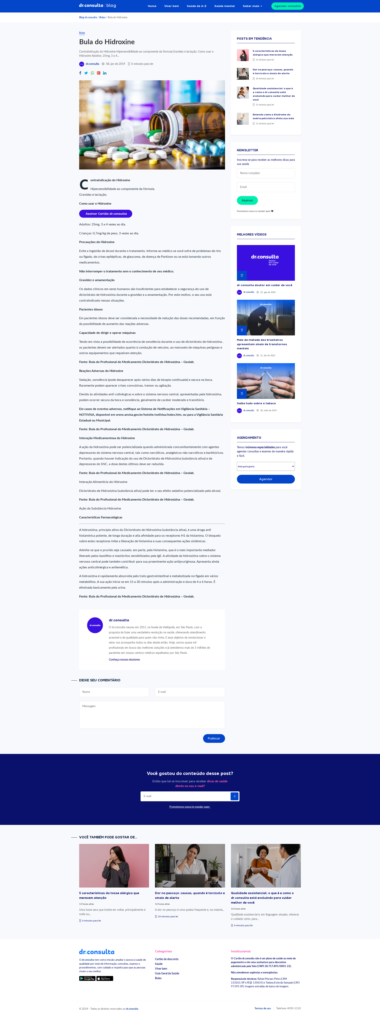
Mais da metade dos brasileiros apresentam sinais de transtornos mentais (262, 344)
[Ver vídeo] (266, 263)
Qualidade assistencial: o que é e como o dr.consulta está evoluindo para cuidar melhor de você (262, 897)
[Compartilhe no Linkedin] (104, 73)
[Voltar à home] (96, 951)
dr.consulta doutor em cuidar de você (264, 285)
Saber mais (251, 6)
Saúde (158, 963)
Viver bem (171, 6)
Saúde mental (224, 6)
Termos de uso (263, 1008)
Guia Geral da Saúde (167, 973)
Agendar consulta (288, 6)
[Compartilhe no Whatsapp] (92, 73)
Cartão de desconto (167, 959)
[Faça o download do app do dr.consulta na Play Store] (87, 978)
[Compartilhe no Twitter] (86, 73)
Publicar (214, 738)
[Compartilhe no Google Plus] (98, 73)
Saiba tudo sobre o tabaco (256, 403)
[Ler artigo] (243, 55)
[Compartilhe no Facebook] (80, 73)
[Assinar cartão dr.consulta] (105, 213)
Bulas (102, 17)
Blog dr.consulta (88, 17)
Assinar (247, 200)
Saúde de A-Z (196, 6)
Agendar (266, 479)
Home (152, 6)
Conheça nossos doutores (124, 659)
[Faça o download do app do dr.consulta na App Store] (104, 978)
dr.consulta (92, 64)
